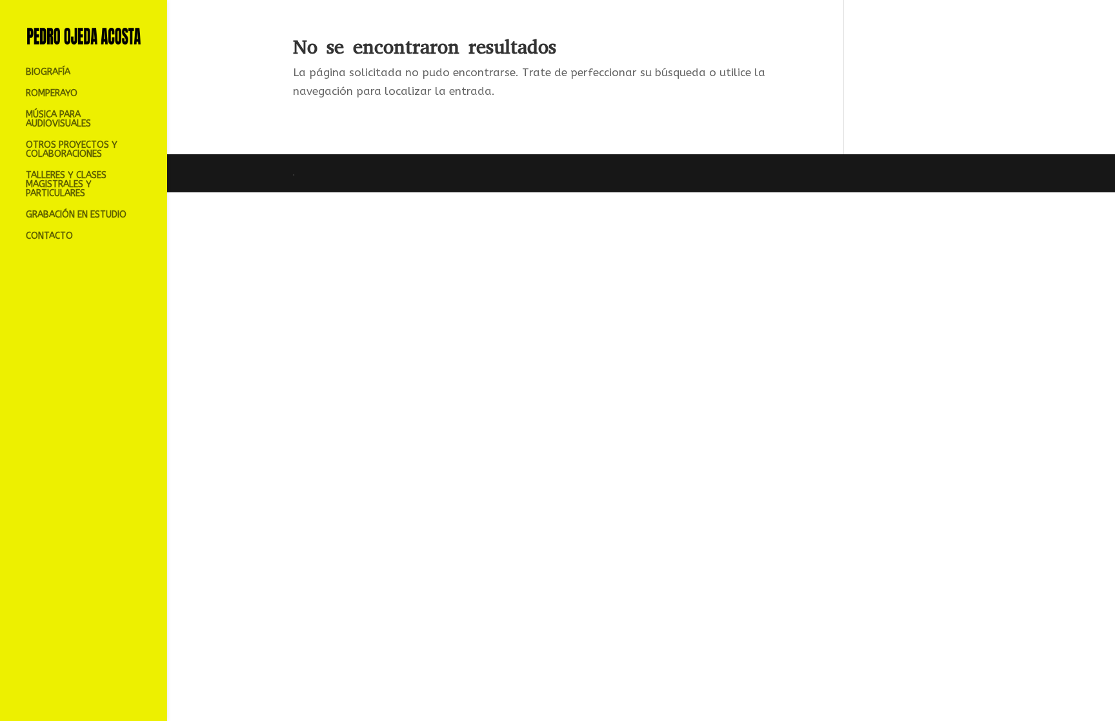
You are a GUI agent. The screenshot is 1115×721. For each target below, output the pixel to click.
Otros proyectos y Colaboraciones (71, 150)
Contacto (49, 236)
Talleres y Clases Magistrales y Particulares (66, 185)
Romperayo (51, 94)
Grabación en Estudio (76, 215)
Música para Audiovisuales (58, 119)
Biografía (48, 72)
